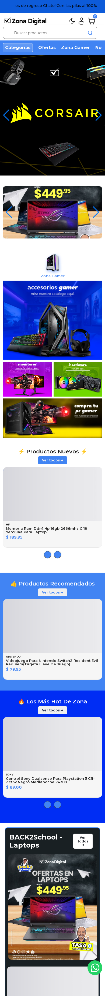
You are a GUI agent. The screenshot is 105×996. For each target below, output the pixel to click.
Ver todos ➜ (52, 469)
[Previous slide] (57, 562)
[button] (98, 115)
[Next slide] (47, 562)
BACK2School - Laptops (35, 849)
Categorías (17, 47)
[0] (91, 20)
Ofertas (47, 47)
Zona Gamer (75, 47)
